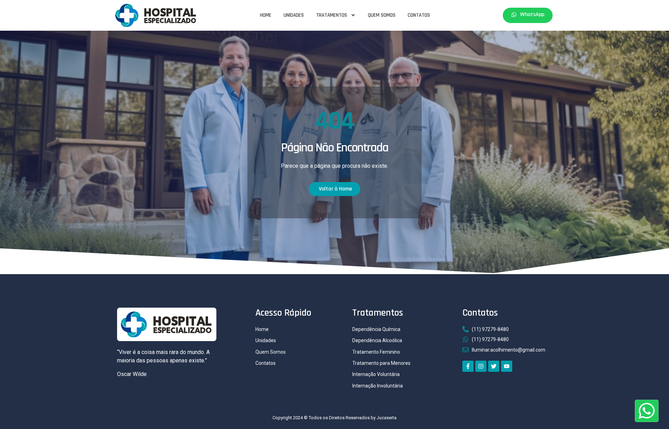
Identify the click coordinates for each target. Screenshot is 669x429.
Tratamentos (331, 15)
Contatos (419, 15)
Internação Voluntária (376, 374)
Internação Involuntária (377, 386)
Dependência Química (376, 329)
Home (265, 15)
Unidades (294, 15)
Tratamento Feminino (376, 352)
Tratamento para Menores (381, 363)
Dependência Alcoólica (377, 340)
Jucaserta (387, 417)
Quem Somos (381, 15)
